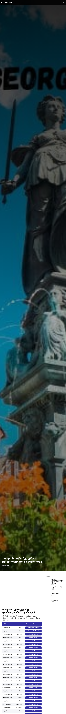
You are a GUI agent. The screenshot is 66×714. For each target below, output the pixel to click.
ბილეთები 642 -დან (33, 697)
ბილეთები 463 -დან (33, 660)
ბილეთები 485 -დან (33, 670)
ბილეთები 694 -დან (33, 704)
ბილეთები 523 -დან (33, 677)
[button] (63, 2)
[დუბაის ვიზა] (48, 602)
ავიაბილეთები (5, 565)
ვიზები (53, 589)
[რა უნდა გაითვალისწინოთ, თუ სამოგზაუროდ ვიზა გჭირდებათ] (48, 581)
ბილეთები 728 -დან (33, 710)
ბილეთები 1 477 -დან (33, 630)
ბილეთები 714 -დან (33, 707)
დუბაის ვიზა (55, 600)
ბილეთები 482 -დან (33, 667)
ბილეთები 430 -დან (33, 657)
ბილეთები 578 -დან (33, 684)
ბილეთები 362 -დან (33, 654)
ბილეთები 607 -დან (33, 687)
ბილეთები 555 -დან (33, 680)
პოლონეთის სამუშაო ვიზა (58, 587)
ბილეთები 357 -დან (33, 637)
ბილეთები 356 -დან (33, 634)
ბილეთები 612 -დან (33, 690)
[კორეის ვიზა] (48, 595)
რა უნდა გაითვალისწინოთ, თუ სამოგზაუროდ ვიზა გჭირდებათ (58, 581)
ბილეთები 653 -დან (33, 700)
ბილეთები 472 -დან (33, 664)
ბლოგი (53, 584)
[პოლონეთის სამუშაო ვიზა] (48, 588)
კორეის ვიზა (55, 593)
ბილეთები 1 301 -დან (33, 627)
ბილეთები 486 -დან (33, 674)
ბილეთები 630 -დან (33, 694)
